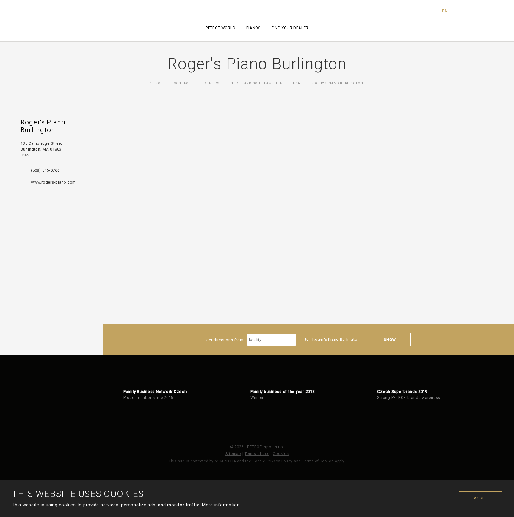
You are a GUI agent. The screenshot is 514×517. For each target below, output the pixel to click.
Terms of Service (317, 461)
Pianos (253, 28)
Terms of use (257, 453)
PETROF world (221, 28)
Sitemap (233, 453)
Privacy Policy (280, 461)
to (332, 339)
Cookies (281, 453)
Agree (480, 498)
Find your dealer (290, 28)
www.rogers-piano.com (53, 182)
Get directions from (225, 339)
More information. (221, 504)
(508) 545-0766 (45, 170)
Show (390, 339)
